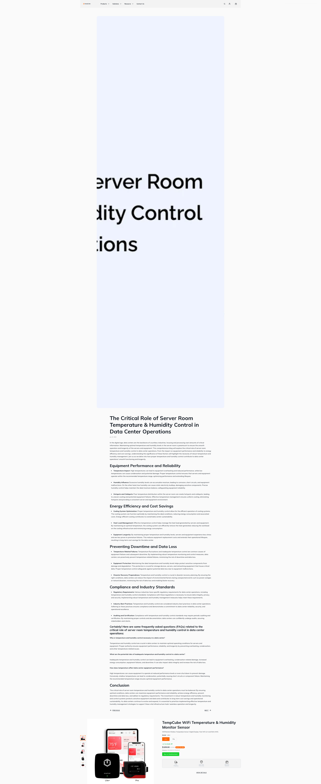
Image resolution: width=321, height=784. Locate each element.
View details (201, 772)
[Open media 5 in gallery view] (83, 765)
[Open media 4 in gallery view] (83, 758)
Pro (174, 739)
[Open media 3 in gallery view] (83, 751)
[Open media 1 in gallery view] (83, 738)
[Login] (229, 4)
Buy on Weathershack (171, 754)
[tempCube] (86, 4)
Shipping (164, 750)
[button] (224, 4)
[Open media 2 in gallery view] (83, 744)
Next (206, 710)
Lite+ (165, 739)
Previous (116, 710)
